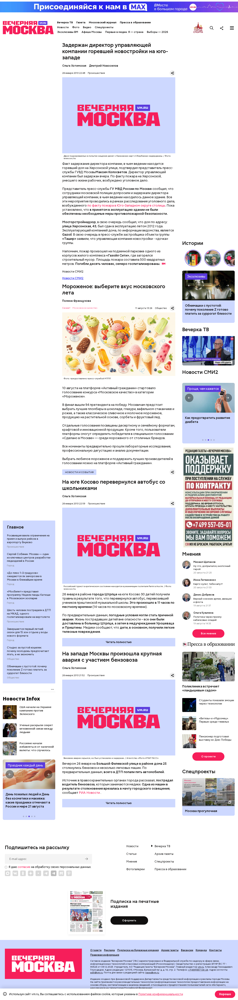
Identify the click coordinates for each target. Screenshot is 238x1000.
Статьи (131, 854)
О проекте (208, 756)
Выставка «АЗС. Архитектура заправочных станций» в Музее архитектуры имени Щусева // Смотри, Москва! (193, 258)
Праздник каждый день (25, 765)
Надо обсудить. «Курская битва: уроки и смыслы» (208, 350)
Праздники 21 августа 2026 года (29, 774)
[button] (10, 774)
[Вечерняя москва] (43, 964)
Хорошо (225, 994)
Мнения (191, 554)
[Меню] (232, 28)
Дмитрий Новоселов (103, 66)
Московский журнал (102, 22)
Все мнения (208, 633)
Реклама (109, 950)
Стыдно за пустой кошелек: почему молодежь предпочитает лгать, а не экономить (28, 651)
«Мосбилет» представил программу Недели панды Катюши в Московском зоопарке (28, 595)
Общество (13, 659)
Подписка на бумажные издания (138, 950)
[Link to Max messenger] (7, 873)
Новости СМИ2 (72, 278)
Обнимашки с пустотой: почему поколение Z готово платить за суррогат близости (27, 670)
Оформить (129, 920)
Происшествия (15, 546)
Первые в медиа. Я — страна (124, 32)
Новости (63, 27)
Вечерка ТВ (65, 22)
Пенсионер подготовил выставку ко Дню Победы (215, 738)
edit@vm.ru (96, 972)
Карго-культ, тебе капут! (208, 583)
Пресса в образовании (135, 22)
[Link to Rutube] (61, 873)
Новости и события (79, 472)
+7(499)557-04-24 (198, 969)
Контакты (215, 950)
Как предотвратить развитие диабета (208, 397)
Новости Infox (21, 698)
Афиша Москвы (92, 32)
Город (10, 565)
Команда (201, 950)
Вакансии (187, 950)
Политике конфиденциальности (160, 994)
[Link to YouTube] (38, 873)
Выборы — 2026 (157, 32)
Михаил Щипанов (204, 562)
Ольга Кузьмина (203, 612)
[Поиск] (211, 28)
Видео (87, 27)
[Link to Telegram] (46, 873)
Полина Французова (76, 301)
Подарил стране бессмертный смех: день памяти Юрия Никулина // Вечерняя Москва (212, 258)
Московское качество (84, 308)
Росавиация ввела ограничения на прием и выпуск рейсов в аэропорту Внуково (28, 539)
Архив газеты (164, 854)
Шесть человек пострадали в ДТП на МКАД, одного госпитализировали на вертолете (29, 613)
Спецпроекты (104, 27)
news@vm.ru (152, 972)
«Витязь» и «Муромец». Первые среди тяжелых (214, 720)
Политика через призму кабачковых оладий (207, 618)
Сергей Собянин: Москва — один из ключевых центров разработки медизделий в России (28, 557)
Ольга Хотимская (74, 66)
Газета (80, 22)
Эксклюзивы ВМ (67, 32)
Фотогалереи (135, 869)
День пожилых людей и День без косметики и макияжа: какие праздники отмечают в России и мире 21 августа (28, 800)
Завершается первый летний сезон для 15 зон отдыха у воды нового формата (27, 632)
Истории (192, 243)
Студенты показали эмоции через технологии (216, 702)
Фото (75, 27)
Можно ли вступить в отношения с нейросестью (208, 285)
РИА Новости (89, 792)
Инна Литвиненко (204, 579)
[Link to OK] (23, 873)
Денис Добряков (203, 594)
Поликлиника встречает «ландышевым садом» (200, 688)
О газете (96, 950)
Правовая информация (104, 955)
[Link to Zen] (30, 873)
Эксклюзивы (196, 276)
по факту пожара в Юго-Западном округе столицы (126, 205)
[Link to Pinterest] (69, 873)
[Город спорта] (198, 28)
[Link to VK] (15, 873)
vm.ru (201, 966)
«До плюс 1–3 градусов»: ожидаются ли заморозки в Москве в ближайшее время (24, 576)
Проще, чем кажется (203, 389)
